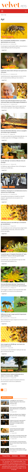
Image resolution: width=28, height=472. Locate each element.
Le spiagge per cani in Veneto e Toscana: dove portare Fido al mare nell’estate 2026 (17, 402)
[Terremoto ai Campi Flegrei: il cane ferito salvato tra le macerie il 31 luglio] (5, 450)
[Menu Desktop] (2, 11)
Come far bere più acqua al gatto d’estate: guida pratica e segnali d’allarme (17, 430)
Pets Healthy (4, 66)
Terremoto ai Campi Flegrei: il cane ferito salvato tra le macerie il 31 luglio (18, 449)
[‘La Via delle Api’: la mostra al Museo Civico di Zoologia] (14, 151)
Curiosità (4, 36)
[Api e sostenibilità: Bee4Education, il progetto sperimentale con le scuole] (14, 31)
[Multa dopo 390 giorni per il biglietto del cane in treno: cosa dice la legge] (5, 416)
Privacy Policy (6, 456)
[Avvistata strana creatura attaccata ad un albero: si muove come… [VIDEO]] (14, 364)
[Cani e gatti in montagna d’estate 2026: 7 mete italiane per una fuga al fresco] (5, 437)
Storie (3, 340)
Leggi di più (4, 50)
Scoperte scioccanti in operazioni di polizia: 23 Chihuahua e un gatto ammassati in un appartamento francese (17, 422)
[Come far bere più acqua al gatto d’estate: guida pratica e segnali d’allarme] (5, 430)
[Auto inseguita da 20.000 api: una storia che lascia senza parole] (14, 334)
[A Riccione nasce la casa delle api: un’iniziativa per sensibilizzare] (14, 213)
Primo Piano (10, 36)
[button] (26, 11)
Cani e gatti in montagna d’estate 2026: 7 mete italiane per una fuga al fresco (18, 436)
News (9, 126)
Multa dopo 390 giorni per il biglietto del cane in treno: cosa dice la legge (18, 415)
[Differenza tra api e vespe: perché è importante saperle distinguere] (14, 304)
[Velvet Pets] (14, 4)
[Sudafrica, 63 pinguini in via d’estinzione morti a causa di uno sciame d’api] (14, 181)
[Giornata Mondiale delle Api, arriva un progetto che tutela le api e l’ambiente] (14, 121)
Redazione (23, 456)
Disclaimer (15, 456)
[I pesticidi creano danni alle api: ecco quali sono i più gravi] (14, 61)
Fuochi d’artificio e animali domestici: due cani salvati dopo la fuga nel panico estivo (18, 443)
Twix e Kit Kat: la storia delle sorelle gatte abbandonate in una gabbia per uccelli (18, 409)
